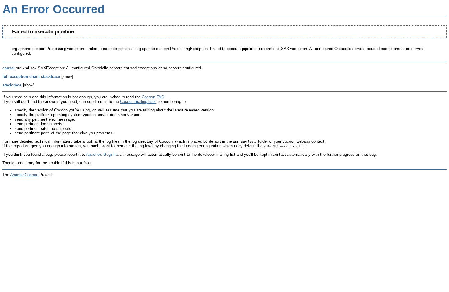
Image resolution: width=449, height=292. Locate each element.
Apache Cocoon (24, 175)
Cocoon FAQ (153, 97)
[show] (67, 76)
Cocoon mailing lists (138, 101)
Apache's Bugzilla (102, 154)
